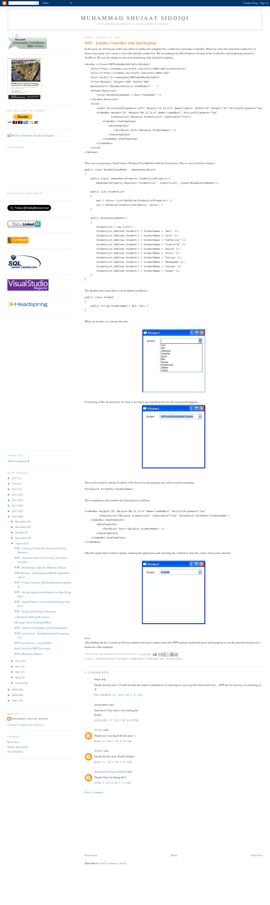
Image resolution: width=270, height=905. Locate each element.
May (18, 672)
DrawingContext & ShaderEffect (32, 622)
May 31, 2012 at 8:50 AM (113, 741)
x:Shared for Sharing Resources (32, 617)
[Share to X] (168, 654)
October (20, 532)
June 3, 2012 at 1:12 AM (112, 783)
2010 (15, 516)
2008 (15, 695)
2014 (15, 494)
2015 (15, 489)
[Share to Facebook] (172, 654)
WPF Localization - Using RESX (32, 643)
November (21, 527)
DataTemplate (105, 659)
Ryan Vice (13, 742)
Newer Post (91, 855)
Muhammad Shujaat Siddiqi (135, 17)
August (19, 543)
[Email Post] (154, 654)
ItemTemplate (154, 659)
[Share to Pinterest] (176, 654)
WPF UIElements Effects (28, 654)
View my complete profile (25, 725)
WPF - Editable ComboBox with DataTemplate (41, 628)
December (21, 521)
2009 (15, 689)
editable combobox (130, 659)
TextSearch (174, 659)
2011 (15, 511)
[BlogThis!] (164, 654)
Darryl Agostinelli (17, 747)
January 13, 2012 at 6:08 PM (116, 720)
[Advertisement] (116, 823)
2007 (15, 700)
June (18, 666)
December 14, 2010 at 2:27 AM (118, 695)
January (20, 683)
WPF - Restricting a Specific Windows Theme (40, 567)
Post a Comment (94, 792)
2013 (15, 500)
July (18, 661)
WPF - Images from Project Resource (35, 611)
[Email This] (160, 654)
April (18, 677)
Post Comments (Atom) (113, 863)
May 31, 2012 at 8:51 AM (113, 762)
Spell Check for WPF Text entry (32, 648)
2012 (15, 505)
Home (174, 855)
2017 (15, 478)
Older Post (257, 855)
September (21, 538)
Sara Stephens (15, 751)
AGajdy (98, 730)
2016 (15, 483)
